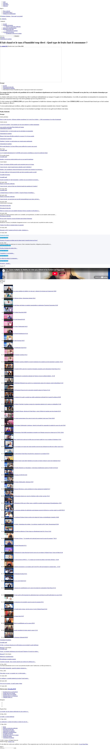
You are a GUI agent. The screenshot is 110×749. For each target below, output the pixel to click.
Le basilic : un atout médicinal (7, 716)
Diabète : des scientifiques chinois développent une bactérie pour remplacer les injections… (21, 169)
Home (4, 727)
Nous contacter (6, 11)
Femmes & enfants (7, 736)
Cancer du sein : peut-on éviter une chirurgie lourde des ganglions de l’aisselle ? (19, 186)
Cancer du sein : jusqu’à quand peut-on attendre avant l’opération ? (16, 167)
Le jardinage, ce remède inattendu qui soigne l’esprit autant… (14, 678)
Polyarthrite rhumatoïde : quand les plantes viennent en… (13, 668)
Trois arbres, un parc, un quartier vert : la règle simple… (13, 673)
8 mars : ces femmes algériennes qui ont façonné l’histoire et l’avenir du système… (19, 651)
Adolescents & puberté (5, 245)
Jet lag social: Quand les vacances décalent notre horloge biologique (16, 218)
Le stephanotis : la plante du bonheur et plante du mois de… (14, 721)
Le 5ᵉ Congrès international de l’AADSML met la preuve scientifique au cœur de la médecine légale (24, 152)
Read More (85, 744)
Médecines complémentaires (9, 28)
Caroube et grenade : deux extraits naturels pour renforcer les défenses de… (18, 661)
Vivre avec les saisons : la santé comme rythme (11, 683)
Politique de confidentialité (9, 13)
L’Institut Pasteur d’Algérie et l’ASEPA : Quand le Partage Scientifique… (17, 192)
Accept (80, 744)
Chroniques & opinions (8, 32)
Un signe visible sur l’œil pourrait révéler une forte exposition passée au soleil (18, 172)
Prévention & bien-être (8, 29)
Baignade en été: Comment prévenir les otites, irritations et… (14, 230)
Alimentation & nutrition (12, 30)
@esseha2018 (12, 689)
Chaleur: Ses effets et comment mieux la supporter (12, 225)
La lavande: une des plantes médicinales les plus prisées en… (14, 711)
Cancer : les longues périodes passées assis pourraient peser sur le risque (17, 164)
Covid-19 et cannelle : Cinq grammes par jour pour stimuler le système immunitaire (19, 124)
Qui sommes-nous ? (7, 12)
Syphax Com (11, 741)
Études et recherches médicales (13, 26)
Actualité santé (3, 150)
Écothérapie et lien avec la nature (14, 33)
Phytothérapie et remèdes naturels (8, 659)
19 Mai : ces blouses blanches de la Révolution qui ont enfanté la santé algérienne (19, 645)
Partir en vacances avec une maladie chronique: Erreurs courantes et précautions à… (20, 210)
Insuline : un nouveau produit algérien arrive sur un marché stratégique (16, 159)
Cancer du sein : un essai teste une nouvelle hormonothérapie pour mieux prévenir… (20, 199)
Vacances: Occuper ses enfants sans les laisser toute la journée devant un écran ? (19, 240)
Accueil (5, 24)
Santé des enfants (4, 237)
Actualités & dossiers (8, 25)
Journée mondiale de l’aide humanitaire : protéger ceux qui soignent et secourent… (19, 179)
